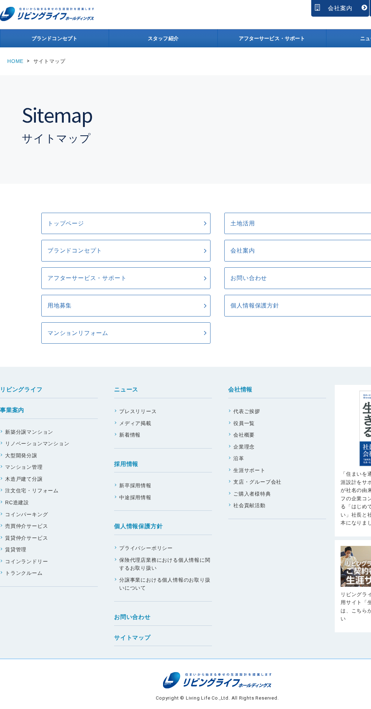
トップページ (65, 223)
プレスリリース (138, 411)
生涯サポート (249, 470)
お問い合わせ (132, 617)
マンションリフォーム (77, 333)
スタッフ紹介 (163, 38)
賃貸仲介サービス (26, 538)
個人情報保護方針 (138, 526)
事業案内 (12, 410)
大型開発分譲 (21, 455)
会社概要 (244, 435)
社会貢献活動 (249, 505)
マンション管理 (24, 467)
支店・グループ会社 (257, 482)
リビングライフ (21, 389)
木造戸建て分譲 (24, 479)
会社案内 (340, 8)
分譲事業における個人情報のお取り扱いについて (164, 584)
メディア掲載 (135, 423)
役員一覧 (244, 423)
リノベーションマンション (37, 443)
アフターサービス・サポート (272, 38)
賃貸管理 (15, 549)
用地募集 (59, 305)
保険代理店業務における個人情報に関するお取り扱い (164, 564)
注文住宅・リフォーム (32, 490)
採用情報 (126, 464)
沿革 (238, 458)
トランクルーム (24, 573)
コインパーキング (26, 514)
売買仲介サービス (26, 526)
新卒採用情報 (135, 485)
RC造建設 (17, 502)
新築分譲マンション (29, 432)
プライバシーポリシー (146, 548)
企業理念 (244, 447)
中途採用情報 (135, 497)
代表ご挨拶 (246, 411)
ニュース (126, 389)
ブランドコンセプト (55, 38)
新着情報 (130, 435)
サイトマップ (132, 637)
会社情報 (240, 389)
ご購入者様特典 (252, 494)
